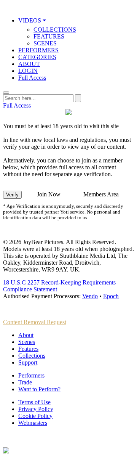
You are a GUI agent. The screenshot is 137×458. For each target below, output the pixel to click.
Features (28, 349)
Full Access (32, 77)
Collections (31, 355)
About (25, 335)
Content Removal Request (34, 322)
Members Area (101, 194)
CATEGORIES (37, 57)
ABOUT (29, 64)
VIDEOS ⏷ (32, 20)
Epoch (111, 296)
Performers (31, 375)
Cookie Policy (35, 416)
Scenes (26, 342)
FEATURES (48, 36)
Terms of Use (34, 402)
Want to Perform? (39, 389)
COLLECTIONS (54, 29)
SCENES (45, 43)
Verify (12, 195)
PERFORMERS (38, 50)
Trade (25, 382)
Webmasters (32, 422)
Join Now (49, 194)
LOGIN (28, 70)
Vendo (90, 296)
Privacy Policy (35, 409)
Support (27, 362)
